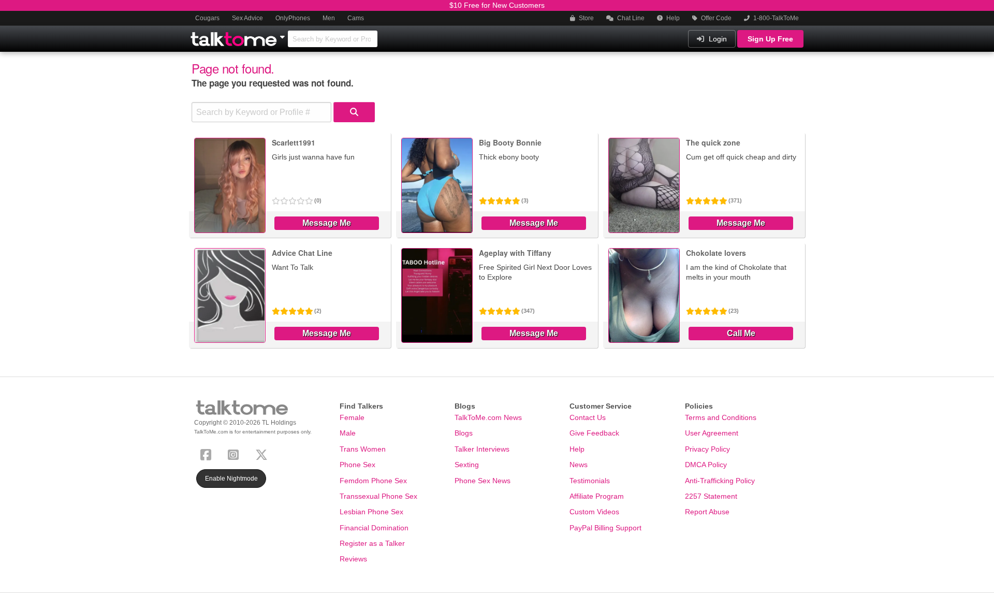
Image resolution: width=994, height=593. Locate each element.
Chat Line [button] (630, 18)
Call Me (741, 333)
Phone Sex (357, 464)
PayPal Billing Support (605, 528)
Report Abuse (707, 512)
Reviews (353, 559)
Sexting (467, 464)
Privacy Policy (707, 449)
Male (348, 433)
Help (672, 18)
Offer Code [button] (715, 18)
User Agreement (711, 433)
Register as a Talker (372, 543)
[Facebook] (208, 453)
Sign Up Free (770, 39)
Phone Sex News (482, 480)
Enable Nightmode (231, 478)
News (578, 464)
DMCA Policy (706, 464)
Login (717, 39)
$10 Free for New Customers (497, 5)
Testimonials (589, 480)
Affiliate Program (596, 496)
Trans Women (363, 449)
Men (329, 18)
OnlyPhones (292, 18)
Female (352, 417)
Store (585, 18)
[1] (354, 112)
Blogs (464, 433)
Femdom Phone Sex (373, 480)
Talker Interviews (482, 449)
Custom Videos (594, 512)
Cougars (207, 18)
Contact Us (587, 417)
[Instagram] (235, 453)
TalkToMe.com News (488, 417)
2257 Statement (711, 496)
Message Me (326, 223)
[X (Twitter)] (263, 453)
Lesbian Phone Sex (371, 512)
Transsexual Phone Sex (378, 496)
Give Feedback (594, 433)
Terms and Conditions (720, 417)
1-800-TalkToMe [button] (775, 18)
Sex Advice (247, 18)
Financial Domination (374, 528)
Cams (355, 18)
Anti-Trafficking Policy (720, 480)
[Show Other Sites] (283, 34)
